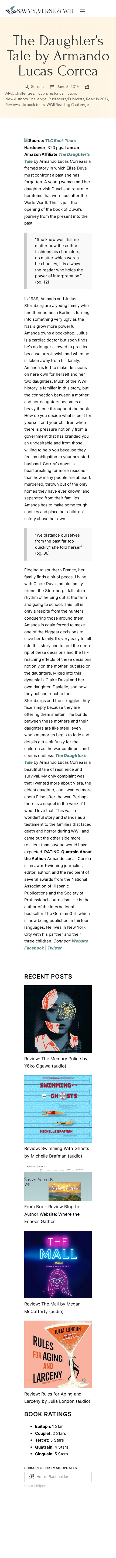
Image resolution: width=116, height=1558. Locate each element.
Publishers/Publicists (66, 98)
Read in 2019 (97, 98)
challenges (24, 93)
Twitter (54, 948)
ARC (9, 93)
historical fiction (62, 93)
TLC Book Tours (60, 140)
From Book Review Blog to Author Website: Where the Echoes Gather (52, 1214)
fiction (41, 93)
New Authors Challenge (26, 98)
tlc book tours (33, 104)
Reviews (12, 104)
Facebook (34, 948)
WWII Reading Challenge (68, 104)
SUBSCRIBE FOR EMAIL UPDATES (50, 1468)
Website (80, 941)
